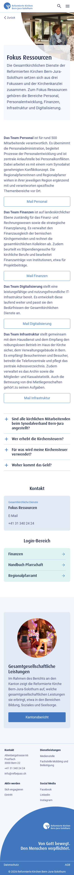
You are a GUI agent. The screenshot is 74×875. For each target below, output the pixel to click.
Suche (59, 6)
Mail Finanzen (37, 276)
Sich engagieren (14, 789)
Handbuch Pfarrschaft (25, 565)
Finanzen (15, 554)
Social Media (48, 783)
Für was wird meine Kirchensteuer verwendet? (40, 452)
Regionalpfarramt (22, 575)
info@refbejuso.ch (15, 773)
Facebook (46, 789)
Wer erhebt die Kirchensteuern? (37, 439)
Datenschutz (11, 864)
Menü (67, 6)
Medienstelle (47, 756)
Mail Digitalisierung (37, 324)
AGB (67, 864)
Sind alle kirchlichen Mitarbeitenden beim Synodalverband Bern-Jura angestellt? (41, 423)
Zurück (11, 17)
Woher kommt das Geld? (31, 465)
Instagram (46, 800)
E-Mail (13, 516)
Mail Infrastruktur (37, 398)
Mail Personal (37, 201)
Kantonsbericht (37, 717)
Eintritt (9, 794)
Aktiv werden (12, 783)
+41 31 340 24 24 (21, 523)
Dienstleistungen (50, 750)
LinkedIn (45, 794)
